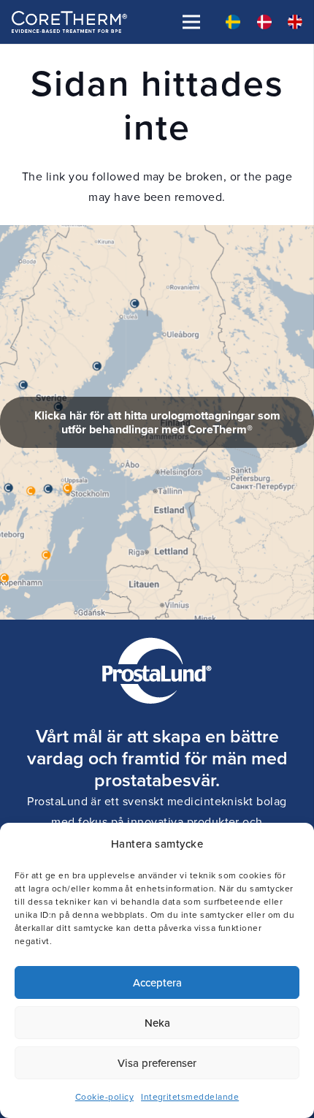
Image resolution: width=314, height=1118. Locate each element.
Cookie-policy (104, 1096)
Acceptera (157, 982)
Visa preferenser (157, 1063)
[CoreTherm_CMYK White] (69, 22)
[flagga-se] (233, 22)
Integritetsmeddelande (190, 1096)
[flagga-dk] (264, 22)
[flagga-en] (295, 22)
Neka (157, 1022)
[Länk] (157, 422)
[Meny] (191, 22)
